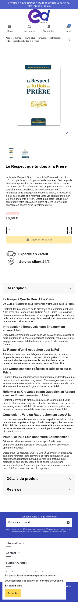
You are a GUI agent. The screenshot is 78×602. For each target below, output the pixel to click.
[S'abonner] (68, 522)
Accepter (13, 593)
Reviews (14, 489)
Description (17, 288)
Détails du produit (22, 479)
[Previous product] (70, 39)
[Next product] (71, 39)
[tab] (39, 288)
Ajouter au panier (41, 239)
